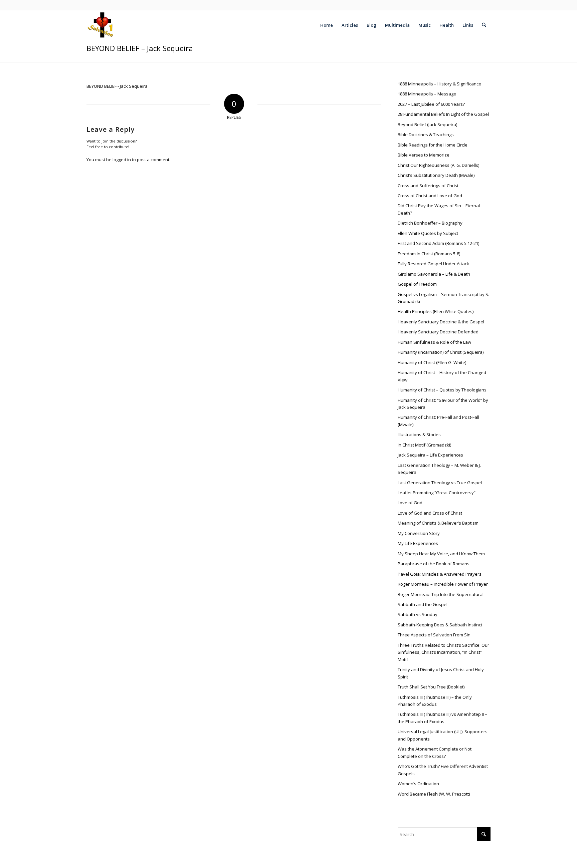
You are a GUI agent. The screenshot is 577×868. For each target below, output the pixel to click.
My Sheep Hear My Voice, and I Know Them (441, 554)
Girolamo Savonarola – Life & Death (434, 274)
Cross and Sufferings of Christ (428, 186)
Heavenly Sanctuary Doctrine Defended (438, 332)
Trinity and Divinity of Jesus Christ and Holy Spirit (441, 672)
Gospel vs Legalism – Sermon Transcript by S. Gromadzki (443, 297)
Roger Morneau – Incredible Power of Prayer (443, 584)
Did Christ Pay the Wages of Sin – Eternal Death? (439, 209)
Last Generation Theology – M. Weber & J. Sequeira (439, 468)
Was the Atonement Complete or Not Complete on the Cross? (434, 752)
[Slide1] (100, 25)
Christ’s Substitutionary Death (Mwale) (436, 175)
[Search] (484, 25)
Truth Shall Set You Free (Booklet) (431, 687)
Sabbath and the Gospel (422, 604)
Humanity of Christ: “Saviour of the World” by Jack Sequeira (443, 403)
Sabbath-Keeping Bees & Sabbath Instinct (440, 625)
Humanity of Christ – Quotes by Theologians (442, 390)
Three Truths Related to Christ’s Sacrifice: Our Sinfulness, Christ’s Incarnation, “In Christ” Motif (443, 652)
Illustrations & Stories (419, 434)
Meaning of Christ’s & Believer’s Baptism (438, 523)
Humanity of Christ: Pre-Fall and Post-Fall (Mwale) (438, 420)
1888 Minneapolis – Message (427, 94)
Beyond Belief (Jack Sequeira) (427, 124)
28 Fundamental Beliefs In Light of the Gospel (443, 114)
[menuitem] (326, 25)
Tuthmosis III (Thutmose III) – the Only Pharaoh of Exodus (435, 700)
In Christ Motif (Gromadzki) (424, 445)
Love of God (410, 503)
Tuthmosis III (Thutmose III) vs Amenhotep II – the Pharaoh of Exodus (442, 717)
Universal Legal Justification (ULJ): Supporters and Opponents (443, 735)
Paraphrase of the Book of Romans (433, 564)
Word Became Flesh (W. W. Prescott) (434, 794)
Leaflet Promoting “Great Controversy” (436, 493)
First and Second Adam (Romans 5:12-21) (438, 243)
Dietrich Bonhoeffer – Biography (430, 223)
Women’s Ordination (418, 784)
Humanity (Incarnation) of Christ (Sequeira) (441, 352)
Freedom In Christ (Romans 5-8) (429, 254)
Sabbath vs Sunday (417, 614)
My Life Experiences (418, 543)
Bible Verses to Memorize (423, 155)
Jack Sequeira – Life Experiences (430, 455)
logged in (122, 160)
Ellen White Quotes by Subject (428, 233)
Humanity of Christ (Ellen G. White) (432, 362)
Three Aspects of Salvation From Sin (434, 635)
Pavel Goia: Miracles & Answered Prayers (440, 574)
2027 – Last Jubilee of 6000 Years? (431, 104)
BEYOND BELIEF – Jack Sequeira (139, 48)
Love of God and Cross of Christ (430, 513)
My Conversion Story (419, 533)
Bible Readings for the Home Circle (432, 145)
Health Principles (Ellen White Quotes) (435, 311)
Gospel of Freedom (417, 284)
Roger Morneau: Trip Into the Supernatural (441, 594)
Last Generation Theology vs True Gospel (440, 483)
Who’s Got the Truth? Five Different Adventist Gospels (443, 769)
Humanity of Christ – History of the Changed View (442, 375)
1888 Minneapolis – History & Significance (440, 84)
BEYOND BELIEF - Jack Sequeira (117, 86)
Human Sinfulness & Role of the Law (434, 342)
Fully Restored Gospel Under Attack (433, 264)
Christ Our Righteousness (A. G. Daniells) (438, 165)
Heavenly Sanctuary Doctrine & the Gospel (441, 322)
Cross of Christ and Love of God (430, 196)
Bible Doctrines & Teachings (426, 134)
